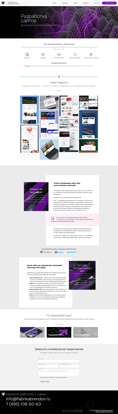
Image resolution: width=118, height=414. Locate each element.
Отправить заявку (44, 381)
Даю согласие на (54, 377)
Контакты (96, 3)
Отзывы (75, 3)
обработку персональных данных (58, 377)
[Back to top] (115, 411)
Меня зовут (41, 358)
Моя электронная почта (65, 364)
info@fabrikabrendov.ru (13, 4)
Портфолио (86, 3)
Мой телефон (42, 364)
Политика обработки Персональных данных (101, 410)
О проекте (41, 368)
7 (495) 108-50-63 (12, 2)
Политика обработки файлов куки (104, 411)
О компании (65, 3)
